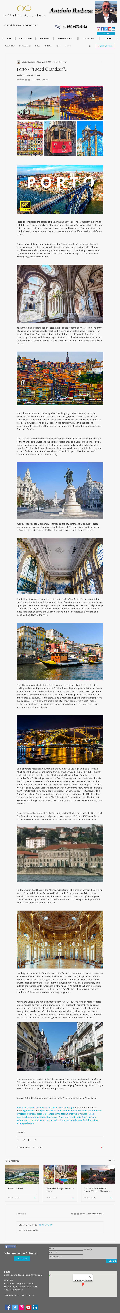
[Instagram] (98, 29)
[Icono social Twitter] (106, 29)
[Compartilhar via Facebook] (18, 1140)
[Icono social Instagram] (21, 1307)
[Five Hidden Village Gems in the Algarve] (60, 1174)
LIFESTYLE (21, 1132)
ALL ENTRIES (10, 46)
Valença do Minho (15, 1188)
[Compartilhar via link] (35, 1140)
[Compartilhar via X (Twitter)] (23, 1140)
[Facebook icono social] (102, 29)
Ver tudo (111, 1160)
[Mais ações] (102, 62)
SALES (37, 46)
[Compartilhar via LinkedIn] (29, 1140)
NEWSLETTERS (25, 46)
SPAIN (58, 46)
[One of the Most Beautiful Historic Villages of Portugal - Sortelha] (98, 1174)
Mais (67, 46)
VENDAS (48, 46)
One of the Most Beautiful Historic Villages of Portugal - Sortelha (97, 1189)
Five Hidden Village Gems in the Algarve (60, 1189)
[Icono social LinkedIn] (113, 29)
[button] (90, 46)
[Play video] (60, 189)
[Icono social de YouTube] (109, 29)
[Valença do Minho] (22, 1174)
